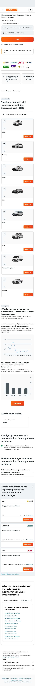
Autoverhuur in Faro (10, 631)
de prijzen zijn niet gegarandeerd (10, 657)
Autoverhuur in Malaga (11, 623)
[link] (17, 403)
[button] (3, 10)
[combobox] (8, 20)
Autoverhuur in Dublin (11, 634)
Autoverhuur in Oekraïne (25, 678)
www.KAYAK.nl (5, 678)
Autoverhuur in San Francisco (13, 621)
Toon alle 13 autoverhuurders (10, 574)
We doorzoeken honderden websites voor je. (17, 665)
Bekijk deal (28, 136)
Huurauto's (14, 678)
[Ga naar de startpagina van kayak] (11, 10)
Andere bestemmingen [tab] (11, 600)
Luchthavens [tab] (24, 600)
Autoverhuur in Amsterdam (12, 613)
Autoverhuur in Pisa (10, 628)
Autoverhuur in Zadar (11, 616)
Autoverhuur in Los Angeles (12, 618)
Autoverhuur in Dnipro (16, 680)
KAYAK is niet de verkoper (11, 662)
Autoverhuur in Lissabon (11, 639)
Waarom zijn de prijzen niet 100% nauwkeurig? (13, 669)
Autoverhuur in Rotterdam (12, 636)
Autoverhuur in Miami (11, 626)
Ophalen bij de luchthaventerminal (13, 44)
